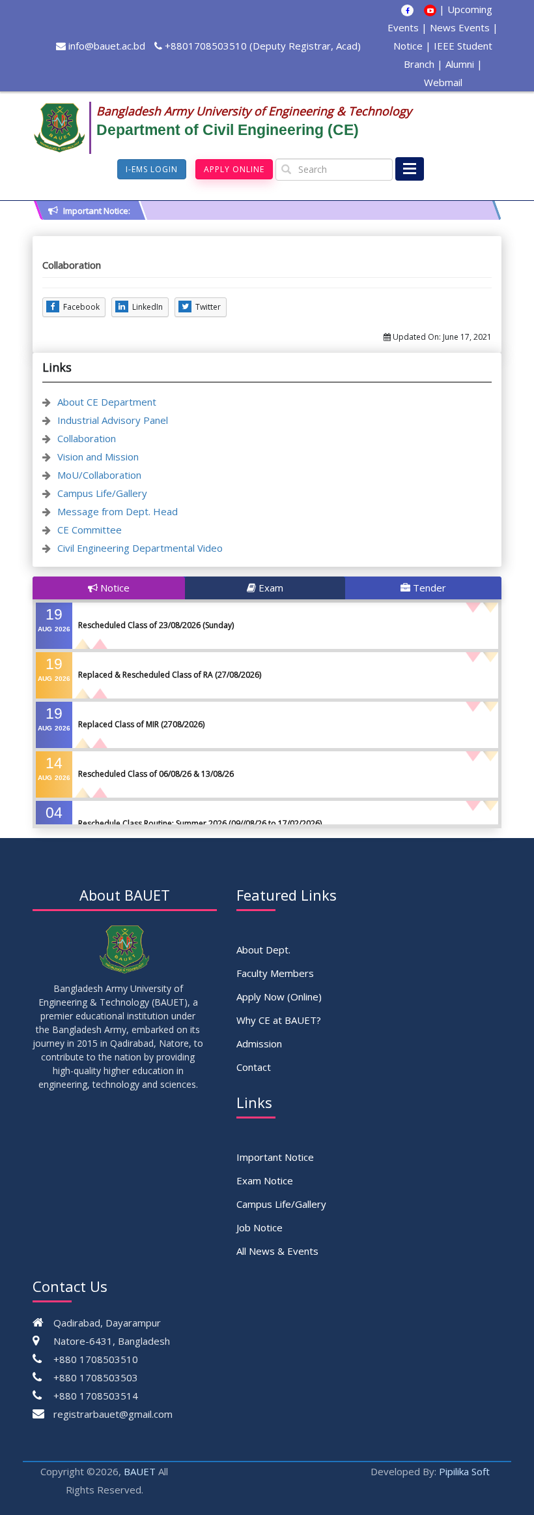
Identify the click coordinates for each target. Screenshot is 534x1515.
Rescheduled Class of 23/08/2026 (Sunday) (156, 625)
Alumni (459, 63)
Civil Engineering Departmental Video (140, 547)
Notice (408, 45)
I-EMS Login (152, 169)
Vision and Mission (98, 456)
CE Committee (89, 529)
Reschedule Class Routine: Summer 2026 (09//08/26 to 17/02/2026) (200, 823)
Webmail (443, 82)
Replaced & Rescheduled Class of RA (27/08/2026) (169, 674)
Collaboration (86, 438)
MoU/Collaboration (99, 474)
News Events (460, 27)
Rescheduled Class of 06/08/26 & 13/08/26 (156, 773)
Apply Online (234, 169)
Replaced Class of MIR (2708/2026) (141, 724)
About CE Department (106, 401)
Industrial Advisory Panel (112, 420)
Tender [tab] (428, 587)
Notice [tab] (114, 587)
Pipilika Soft (464, 1471)
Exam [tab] (269, 587)
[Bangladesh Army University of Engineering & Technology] (64, 128)
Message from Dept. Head (117, 511)
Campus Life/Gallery (102, 493)
